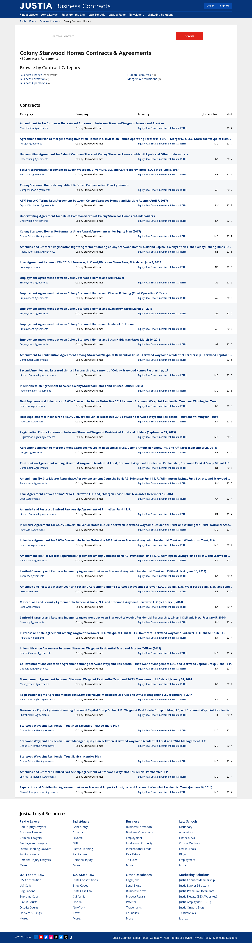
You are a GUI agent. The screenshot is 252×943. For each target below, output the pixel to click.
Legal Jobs (132, 880)
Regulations (27, 891)
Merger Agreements (31, 143)
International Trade (138, 849)
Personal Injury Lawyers (35, 860)
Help (167, 937)
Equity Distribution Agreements (37, 205)
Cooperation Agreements (34, 668)
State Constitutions (85, 880)
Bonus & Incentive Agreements (37, 236)
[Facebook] (46, 937)
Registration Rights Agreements (37, 251)
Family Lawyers (29, 854)
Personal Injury (83, 860)
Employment (134, 838)
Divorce (78, 838)
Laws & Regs (117, 14)
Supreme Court (29, 896)
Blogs (183, 854)
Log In (210, 5)
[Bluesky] (61, 937)
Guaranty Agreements (32, 576)
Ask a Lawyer (50, 14)
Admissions (186, 832)
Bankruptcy (80, 827)
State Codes (80, 885)
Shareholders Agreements (34, 715)
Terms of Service (182, 937)
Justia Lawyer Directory (194, 885)
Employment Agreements (34, 282)
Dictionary (185, 827)
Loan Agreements (30, 267)
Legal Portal (140, 937)
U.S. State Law (83, 875)
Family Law (80, 854)
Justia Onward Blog (191, 907)
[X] (66, 937)
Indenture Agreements (32, 406)
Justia (23, 21)
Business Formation (33, 79)
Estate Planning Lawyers (35, 849)
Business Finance (31, 75)
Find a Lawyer (29, 14)
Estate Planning (83, 849)
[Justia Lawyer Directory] (71, 937)
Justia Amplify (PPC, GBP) (195, 902)
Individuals (81, 821)
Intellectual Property (139, 843)
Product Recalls (136, 896)
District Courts (29, 907)
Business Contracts (50, 21)
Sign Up (224, 5)
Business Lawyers (31, 832)
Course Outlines (189, 843)
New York (79, 907)
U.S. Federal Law (32, 875)
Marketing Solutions (160, 14)
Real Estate (133, 854)
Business (132, 821)
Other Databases (139, 875)
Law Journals (187, 849)
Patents (131, 902)
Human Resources (139, 75)
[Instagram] (51, 937)
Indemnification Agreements (35, 390)
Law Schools (96, 14)
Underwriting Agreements (34, 159)
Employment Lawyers (33, 843)
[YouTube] (41, 937)
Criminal (78, 832)
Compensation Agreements (35, 189)
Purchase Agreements (32, 174)
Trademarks (134, 907)
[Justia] (36, 6)
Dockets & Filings (31, 913)
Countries (132, 913)
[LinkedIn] (36, 937)
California (79, 896)
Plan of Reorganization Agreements (39, 792)
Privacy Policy (202, 937)
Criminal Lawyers (31, 838)
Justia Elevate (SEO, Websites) (198, 896)
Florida (77, 902)
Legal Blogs (133, 885)
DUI (75, 843)
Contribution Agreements (34, 359)
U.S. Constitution (30, 880)
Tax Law (131, 860)
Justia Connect (122, 937)
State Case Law (82, 891)
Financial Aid (187, 838)
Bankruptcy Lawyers (33, 827)
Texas (77, 913)
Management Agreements (34, 684)
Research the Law (73, 14)
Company (156, 937)
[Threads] (56, 937)
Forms (32, 21)
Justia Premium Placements (196, 891)
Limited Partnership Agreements (38, 375)
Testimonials (187, 913)
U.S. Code (26, 885)
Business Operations (33, 83)
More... (24, 865)
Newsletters (136, 14)
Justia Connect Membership (197, 880)
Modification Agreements (34, 128)
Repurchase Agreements (33, 483)
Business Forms (136, 891)
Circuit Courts (28, 902)
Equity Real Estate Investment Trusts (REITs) (162, 128)
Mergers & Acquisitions (142, 79)
